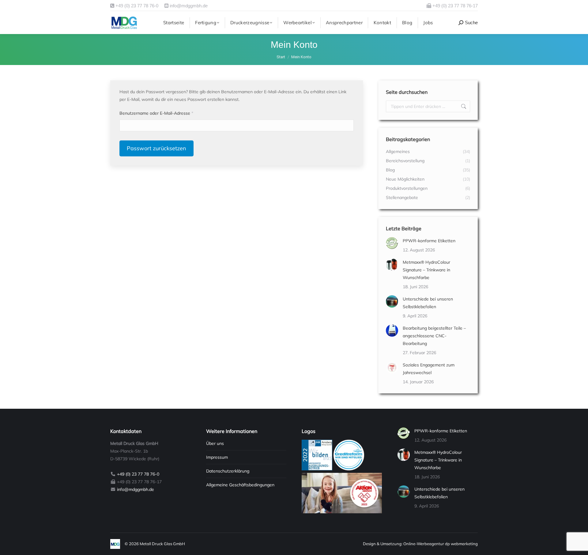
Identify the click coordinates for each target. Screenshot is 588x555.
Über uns (215, 443)
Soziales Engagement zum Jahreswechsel (428, 368)
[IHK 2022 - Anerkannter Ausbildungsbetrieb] (317, 469)
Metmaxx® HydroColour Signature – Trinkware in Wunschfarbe (426, 269)
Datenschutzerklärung (227, 471)
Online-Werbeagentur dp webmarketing (440, 543)
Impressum (217, 457)
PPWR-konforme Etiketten (429, 240)
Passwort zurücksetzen (156, 148)
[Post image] (392, 243)
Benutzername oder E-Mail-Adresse (167, 113)
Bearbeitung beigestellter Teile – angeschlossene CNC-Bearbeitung (434, 335)
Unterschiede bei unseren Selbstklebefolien (428, 302)
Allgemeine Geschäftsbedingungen (240, 485)
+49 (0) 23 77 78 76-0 (136, 5)
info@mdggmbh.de (188, 5)
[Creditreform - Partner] (349, 469)
